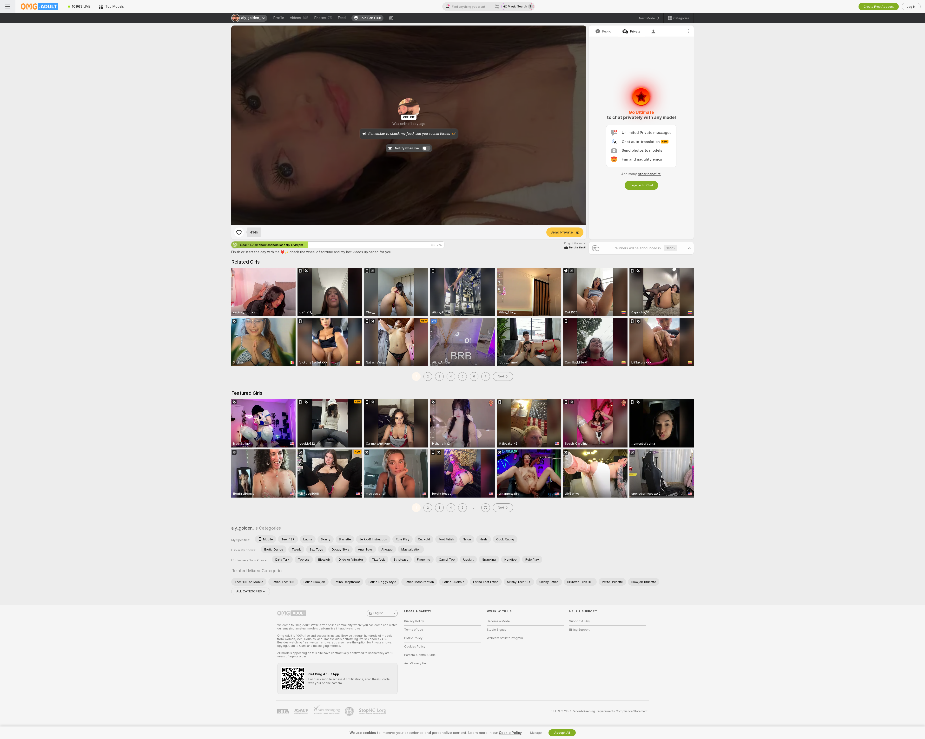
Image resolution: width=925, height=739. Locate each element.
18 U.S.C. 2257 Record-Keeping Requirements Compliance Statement (599, 711)
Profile (278, 18)
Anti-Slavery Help (416, 663)
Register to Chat (641, 185)
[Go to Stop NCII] (373, 711)
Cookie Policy (510, 733)
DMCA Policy (413, 638)
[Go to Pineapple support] (350, 711)
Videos (299, 18)
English (378, 613)
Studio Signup (497, 629)
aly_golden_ (242, 528)
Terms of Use (413, 629)
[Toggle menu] (7, 6)
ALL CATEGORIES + (250, 591)
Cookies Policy (414, 646)
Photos (323, 18)
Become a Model (498, 621)
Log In (911, 6)
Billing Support (579, 629)
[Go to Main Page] (39, 6)
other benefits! (649, 174)
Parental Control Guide (420, 655)
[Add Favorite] (239, 232)
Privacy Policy (414, 621)
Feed (342, 18)
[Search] (497, 6)
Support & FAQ (579, 621)
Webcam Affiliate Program (505, 638)
